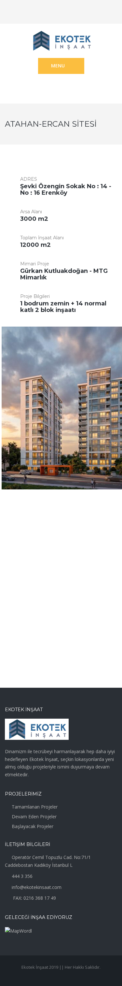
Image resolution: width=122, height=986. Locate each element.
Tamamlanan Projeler (35, 807)
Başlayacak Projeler (32, 826)
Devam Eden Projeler (34, 816)
